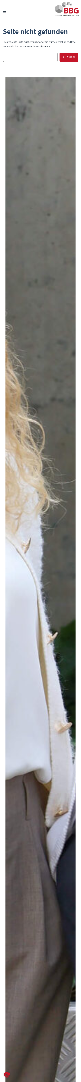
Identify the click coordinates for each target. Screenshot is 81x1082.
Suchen (69, 57)
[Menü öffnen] (4, 12)
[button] (7, 1075)
